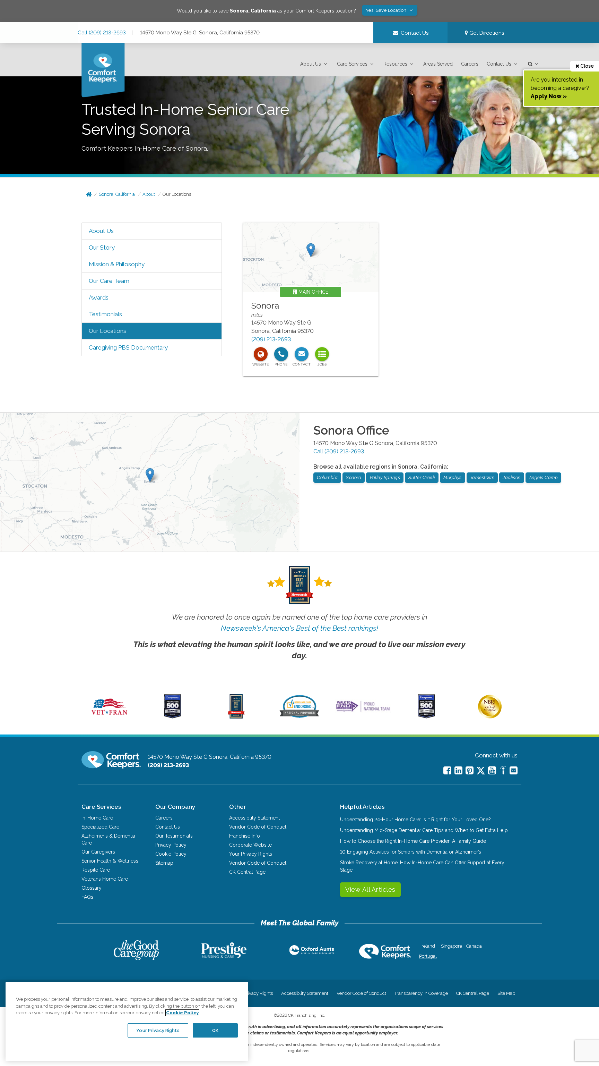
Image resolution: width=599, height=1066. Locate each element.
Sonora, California (117, 194)
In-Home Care (97, 818)
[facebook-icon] (447, 770)
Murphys (452, 477)
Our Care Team (109, 280)
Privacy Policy (170, 845)
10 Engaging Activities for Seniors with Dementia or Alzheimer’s (410, 852)
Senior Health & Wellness (109, 861)
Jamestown (482, 477)
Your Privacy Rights (250, 854)
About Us (310, 64)
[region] (127, 1021)
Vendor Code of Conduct (257, 827)
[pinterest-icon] (470, 770)
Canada (474, 946)
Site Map (506, 993)
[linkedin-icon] (458, 770)
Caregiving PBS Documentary (128, 347)
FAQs (87, 897)
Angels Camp (543, 477)
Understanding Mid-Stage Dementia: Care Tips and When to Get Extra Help (424, 830)
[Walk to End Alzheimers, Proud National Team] (363, 711)
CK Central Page (247, 872)
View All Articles (370, 889)
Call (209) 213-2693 (102, 33)
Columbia (327, 477)
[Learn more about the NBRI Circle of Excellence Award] (490, 717)
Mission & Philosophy (117, 264)
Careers (469, 64)
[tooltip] (261, 354)
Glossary (91, 888)
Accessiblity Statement (254, 818)
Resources (395, 64)
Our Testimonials (174, 836)
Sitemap (164, 863)
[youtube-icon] (492, 770)
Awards (98, 297)
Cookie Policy (170, 854)
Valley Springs (385, 477)
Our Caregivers (98, 852)
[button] (314, 64)
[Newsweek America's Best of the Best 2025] (236, 717)
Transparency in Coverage (421, 993)
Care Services (352, 64)
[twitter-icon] (481, 771)
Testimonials (105, 314)
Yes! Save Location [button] (387, 10)
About (148, 194)
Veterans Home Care (104, 879)
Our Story (102, 247)
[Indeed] (502, 771)
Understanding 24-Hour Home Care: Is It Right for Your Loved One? (415, 819)
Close (586, 66)
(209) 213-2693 (271, 339)
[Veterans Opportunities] (109, 717)
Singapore (451, 946)
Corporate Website (250, 845)
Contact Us (499, 64)
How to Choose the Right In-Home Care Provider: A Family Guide (413, 841)
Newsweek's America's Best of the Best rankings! (299, 628)
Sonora (265, 306)
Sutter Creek (421, 477)
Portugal (428, 956)
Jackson (512, 477)
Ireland (427, 946)
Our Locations (177, 194)
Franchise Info (244, 836)
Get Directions (486, 33)
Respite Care (95, 870)
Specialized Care (100, 827)
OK (215, 1030)
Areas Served (438, 64)
